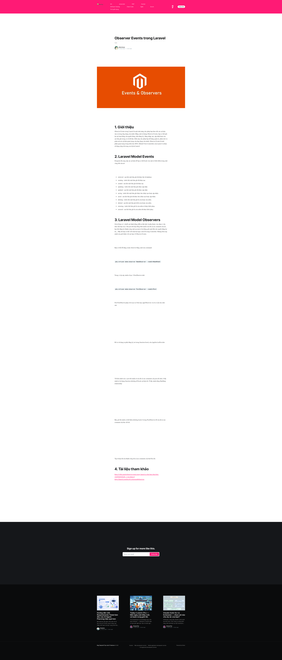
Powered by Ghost (180, 645)
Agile (141, 6)
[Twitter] (172, 7)
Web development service (140, 645)
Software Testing (115, 6)
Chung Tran (136, 626)
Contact (131, 645)
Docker (143, 4)
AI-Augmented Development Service (148, 647)
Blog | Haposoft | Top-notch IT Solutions (105, 645)
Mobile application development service (157, 645)
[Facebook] (172, 6)
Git (111, 4)
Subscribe (181, 6)
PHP (133, 4)
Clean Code (130, 6)
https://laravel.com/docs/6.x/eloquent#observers (129, 479)
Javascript (122, 4)
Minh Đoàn (122, 47)
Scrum (152, 6)
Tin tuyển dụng (114, 9)
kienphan (102, 628)
